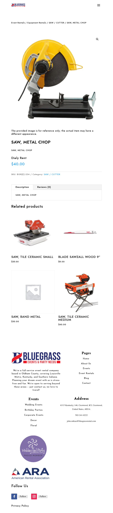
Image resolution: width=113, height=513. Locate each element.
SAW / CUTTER (56, 22)
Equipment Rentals (36, 22)
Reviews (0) (44, 187)
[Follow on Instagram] (34, 496)
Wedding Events (33, 405)
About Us (86, 364)
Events (86, 369)
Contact (86, 383)
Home (86, 359)
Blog (86, 378)
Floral (33, 426)
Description (22, 187)
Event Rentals (18, 22)
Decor (33, 420)
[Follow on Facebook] (14, 496)
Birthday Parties (34, 410)
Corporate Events (33, 415)
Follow (23, 497)
